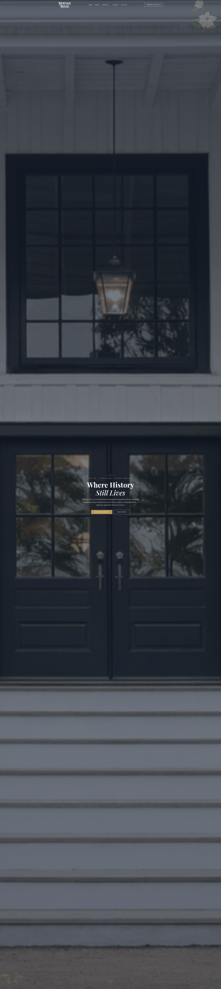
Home (90, 4)
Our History (121, 512)
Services (105, 4)
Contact (124, 4)
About (97, 4)
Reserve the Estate (154, 4)
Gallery (115, 4)
